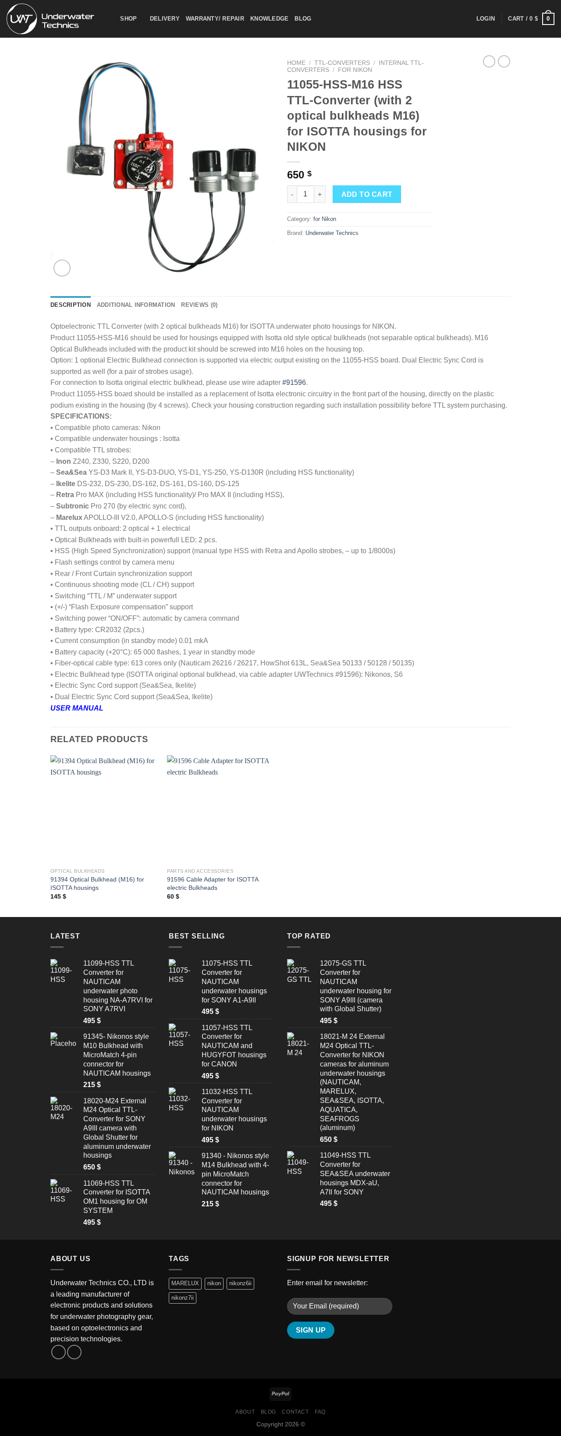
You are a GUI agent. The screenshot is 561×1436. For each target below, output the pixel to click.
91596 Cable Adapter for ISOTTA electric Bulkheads (212, 883)
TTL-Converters (342, 63)
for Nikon (355, 70)
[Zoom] (62, 268)
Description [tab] (70, 305)
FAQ (320, 1412)
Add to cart (367, 194)
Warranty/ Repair (215, 18)
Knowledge (269, 18)
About (245, 1412)
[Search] (110, 19)
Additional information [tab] (136, 305)
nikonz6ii (240, 1283)
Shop (128, 18)
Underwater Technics (332, 233)
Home (296, 63)
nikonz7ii (182, 1297)
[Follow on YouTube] (74, 1352)
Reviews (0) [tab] (199, 305)
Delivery (165, 18)
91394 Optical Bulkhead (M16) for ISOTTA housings (97, 883)
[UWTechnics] (50, 19)
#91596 (294, 382)
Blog (303, 18)
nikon (214, 1283)
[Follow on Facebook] (58, 1352)
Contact (295, 1412)
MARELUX (185, 1283)
